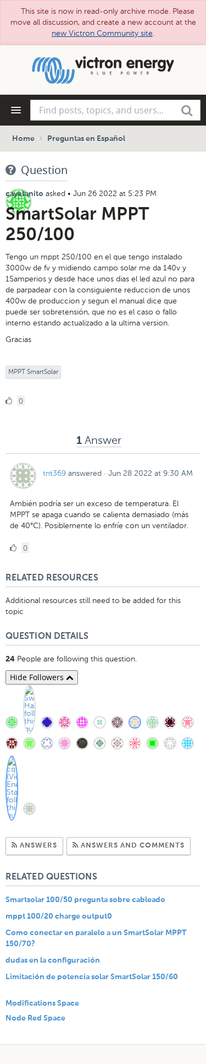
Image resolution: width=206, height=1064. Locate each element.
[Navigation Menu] (15, 110)
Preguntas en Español (86, 139)
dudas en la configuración (52, 960)
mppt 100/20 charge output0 (58, 916)
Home (23, 139)
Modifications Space (42, 1003)
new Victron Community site (102, 33)
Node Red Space (35, 1018)
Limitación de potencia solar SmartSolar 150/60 (91, 977)
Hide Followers (38, 677)
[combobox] (115, 110)
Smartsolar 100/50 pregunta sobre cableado (85, 900)
